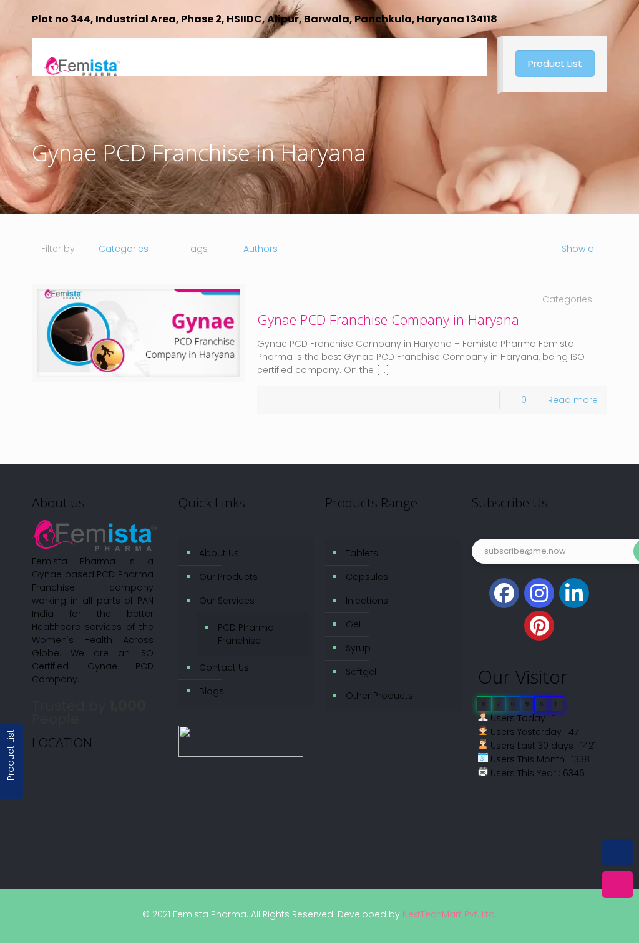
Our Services (227, 600)
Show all (580, 248)
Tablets (362, 553)
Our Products (228, 577)
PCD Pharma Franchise (246, 634)
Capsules (367, 577)
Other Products (379, 695)
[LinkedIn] (574, 593)
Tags (197, 248)
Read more (573, 400)
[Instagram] (539, 593)
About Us (219, 553)
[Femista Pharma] (82, 57)
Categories (124, 248)
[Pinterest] (539, 626)
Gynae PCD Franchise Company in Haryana (388, 319)
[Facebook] (504, 593)
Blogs (211, 691)
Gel (353, 624)
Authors (260, 248)
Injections (367, 600)
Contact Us (224, 667)
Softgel (361, 672)
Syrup (358, 648)
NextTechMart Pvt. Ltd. (448, 914)
